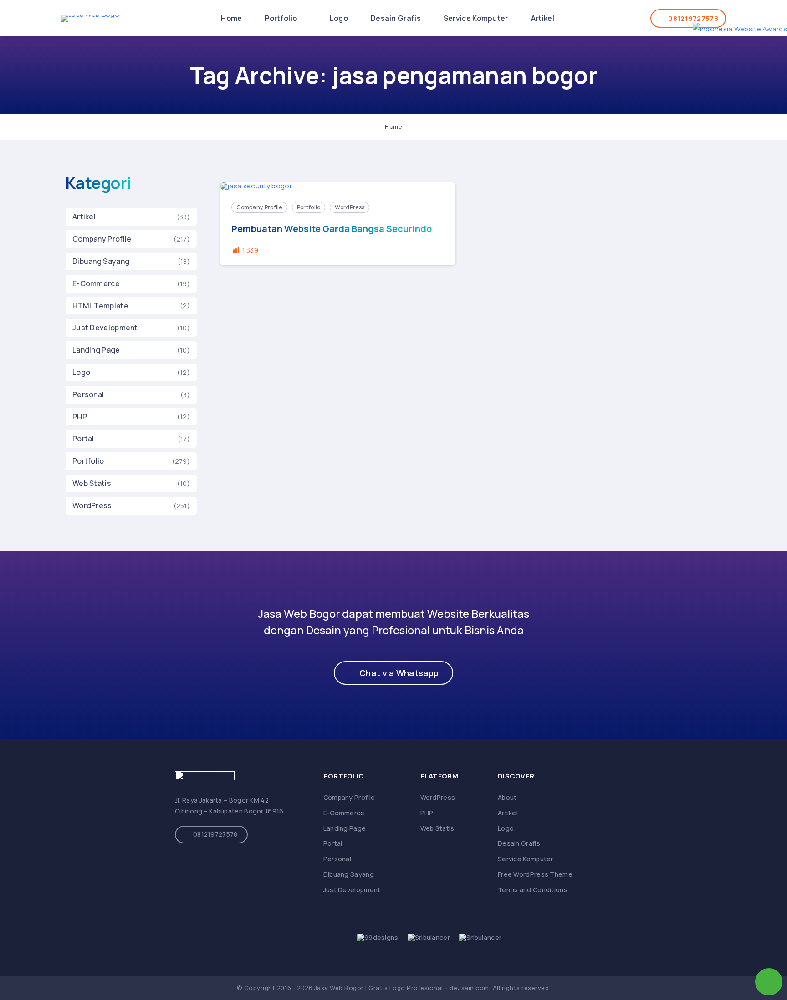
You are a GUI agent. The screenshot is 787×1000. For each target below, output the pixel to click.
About (507, 797)
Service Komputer (476, 18)
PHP (79, 417)
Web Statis (91, 483)
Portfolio (281, 18)
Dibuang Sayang (100, 261)
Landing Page (96, 350)
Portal (83, 439)
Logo (339, 18)
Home (231, 18)
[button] (393, 673)
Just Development (105, 328)
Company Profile (102, 239)
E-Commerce (96, 283)
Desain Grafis (396, 18)
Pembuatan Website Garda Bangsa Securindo (331, 229)
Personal (88, 394)
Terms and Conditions (532, 889)
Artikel (542, 18)
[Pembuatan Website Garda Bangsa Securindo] (337, 186)
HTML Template (100, 306)
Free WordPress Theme (535, 874)
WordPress (92, 505)
